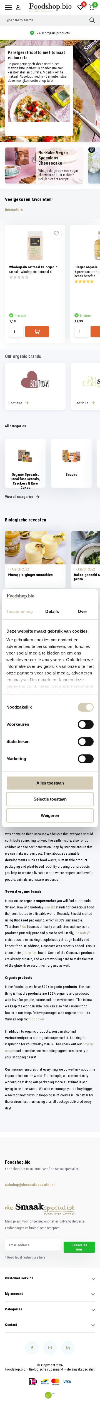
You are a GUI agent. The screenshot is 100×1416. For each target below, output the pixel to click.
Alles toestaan (50, 783)
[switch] (86, 724)
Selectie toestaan (50, 799)
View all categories (19, 497)
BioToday (81, 933)
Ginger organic (86, 267)
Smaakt (49, 907)
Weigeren (50, 815)
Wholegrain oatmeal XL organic (33, 267)
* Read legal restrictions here (25, 1257)
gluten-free (29, 953)
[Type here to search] (92, 20)
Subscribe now (79, 1247)
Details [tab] (52, 611)
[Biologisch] (50, 1395)
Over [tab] (82, 611)
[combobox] (47, 20)
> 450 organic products (53, 33)
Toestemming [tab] (19, 611)
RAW (23, 927)
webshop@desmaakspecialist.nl (23, 1185)
